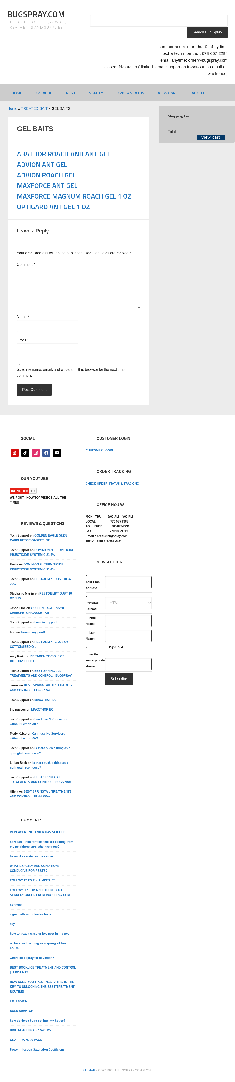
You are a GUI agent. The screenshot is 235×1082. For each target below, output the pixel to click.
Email (22, 340)
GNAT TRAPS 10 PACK (26, 1040)
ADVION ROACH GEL (46, 175)
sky (12, 924)
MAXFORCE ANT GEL (47, 185)
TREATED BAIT (34, 109)
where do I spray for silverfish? (32, 958)
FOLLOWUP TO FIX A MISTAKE (32, 880)
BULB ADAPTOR (21, 1011)
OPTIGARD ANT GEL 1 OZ (53, 206)
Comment (26, 264)
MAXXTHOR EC (45, 700)
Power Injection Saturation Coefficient (37, 1049)
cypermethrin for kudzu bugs (30, 914)
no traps (16, 904)
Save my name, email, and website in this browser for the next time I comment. (71, 372)
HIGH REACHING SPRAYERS (30, 1030)
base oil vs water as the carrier (31, 856)
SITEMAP (88, 1070)
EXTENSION (18, 1001)
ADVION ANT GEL (42, 164)
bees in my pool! (46, 622)
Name (23, 317)
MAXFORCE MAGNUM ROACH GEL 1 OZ (74, 196)
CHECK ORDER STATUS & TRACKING (112, 483)
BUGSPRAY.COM (36, 14)
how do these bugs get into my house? (37, 1020)
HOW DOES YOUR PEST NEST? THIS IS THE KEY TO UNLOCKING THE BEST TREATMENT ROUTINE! (42, 986)
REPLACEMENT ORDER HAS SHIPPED (37, 832)
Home (12, 109)
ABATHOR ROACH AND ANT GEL (63, 154)
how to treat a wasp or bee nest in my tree (39, 933)
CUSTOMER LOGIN (99, 450)
